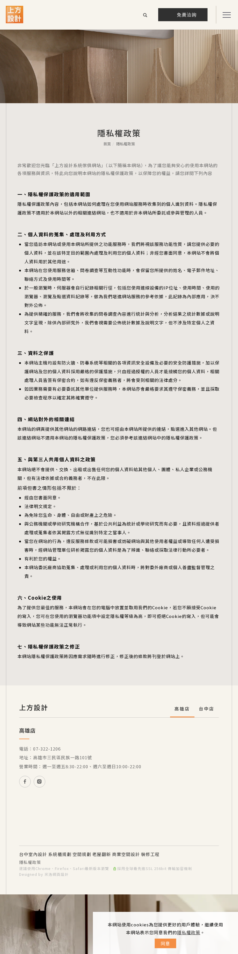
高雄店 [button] (182, 708)
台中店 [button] (206, 708)
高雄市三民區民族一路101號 (62, 757)
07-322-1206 (47, 749)
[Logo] (14, 14)
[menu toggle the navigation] (225, 15)
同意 (165, 943)
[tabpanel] (119, 66)
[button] (145, 15)
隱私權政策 (188, 932)
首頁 (107, 144)
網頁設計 (61, 874)
